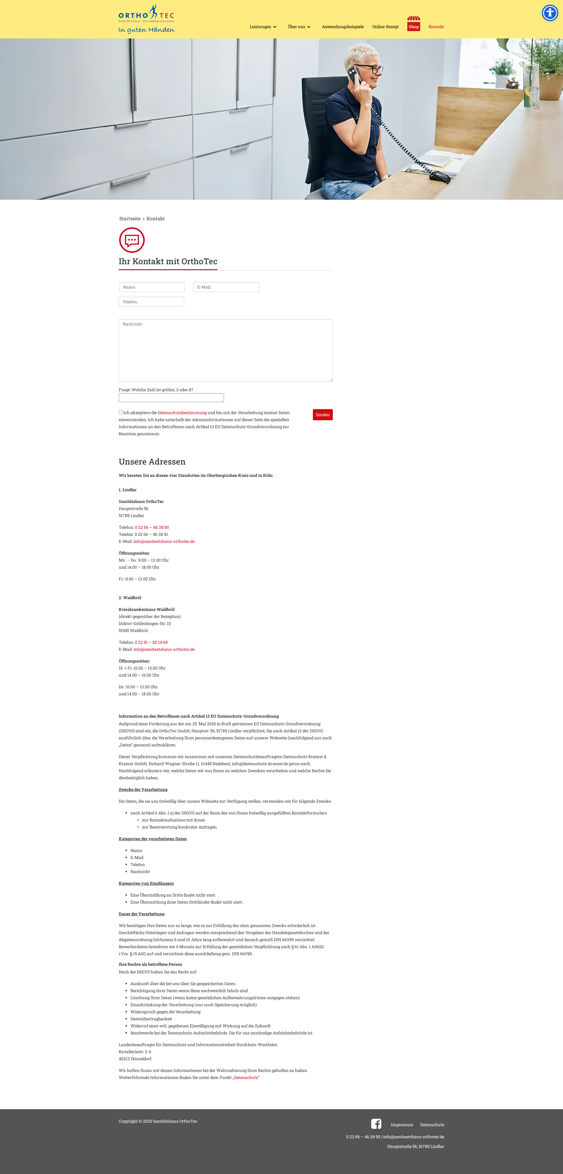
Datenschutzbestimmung (182, 412)
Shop (414, 26)
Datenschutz (432, 1124)
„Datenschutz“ (246, 1077)
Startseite (129, 218)
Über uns (296, 26)
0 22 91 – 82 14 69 (151, 642)
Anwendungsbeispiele (343, 26)
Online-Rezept (385, 26)
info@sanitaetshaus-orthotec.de (164, 541)
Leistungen (260, 26)
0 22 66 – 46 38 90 (152, 527)
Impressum (402, 1124)
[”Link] (376, 1126)
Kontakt (436, 26)
